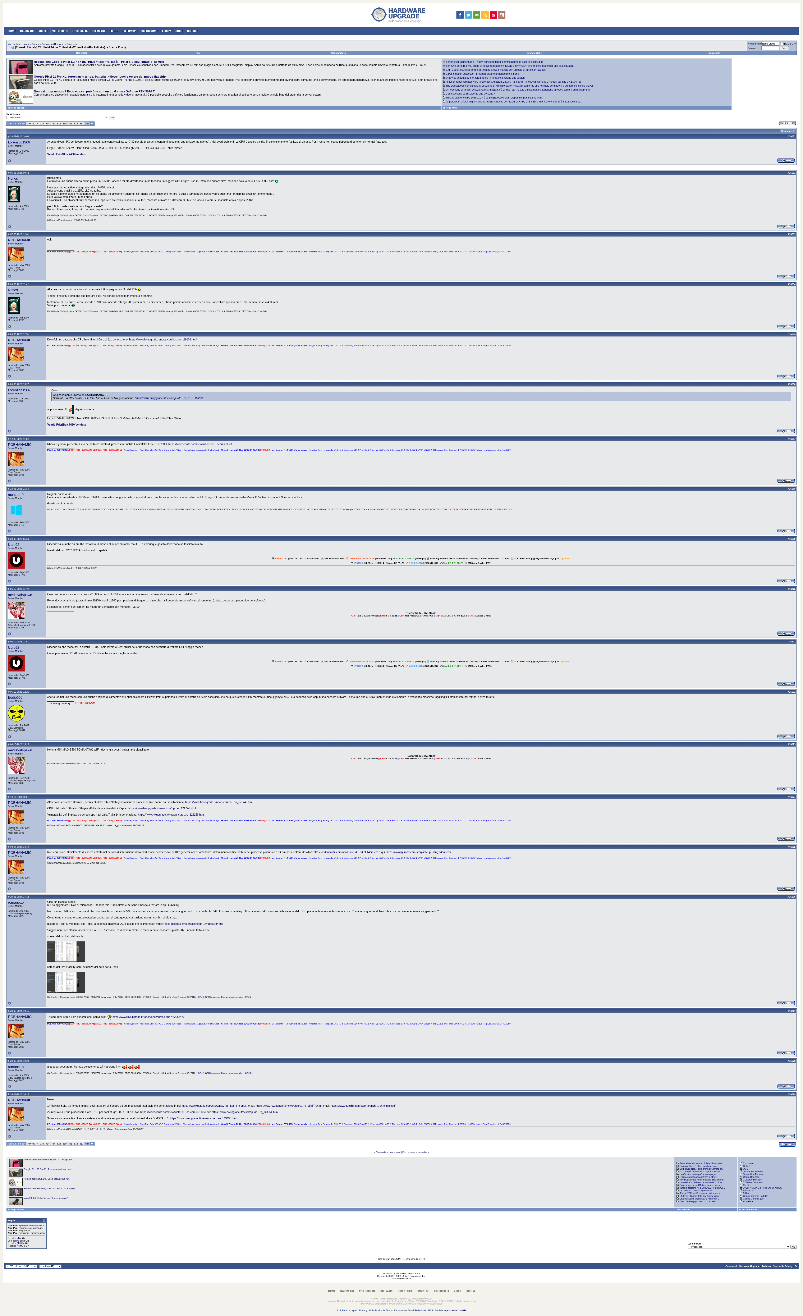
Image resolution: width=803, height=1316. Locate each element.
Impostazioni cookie (455, 1310)
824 (59, 123)
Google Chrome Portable (755, 1196)
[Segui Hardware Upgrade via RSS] (485, 15)
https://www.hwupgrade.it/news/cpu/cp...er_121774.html (162, 808)
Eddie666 (15, 697)
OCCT (746, 1169)
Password (753, 48)
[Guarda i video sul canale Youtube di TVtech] (493, 15)
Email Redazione (417, 1310)
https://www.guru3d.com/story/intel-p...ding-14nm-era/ (418, 852)
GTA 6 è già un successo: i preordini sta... (701, 1171)
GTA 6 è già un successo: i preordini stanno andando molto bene (482, 73)
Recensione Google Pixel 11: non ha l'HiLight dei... (49, 1159)
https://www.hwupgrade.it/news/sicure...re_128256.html (171, 814)
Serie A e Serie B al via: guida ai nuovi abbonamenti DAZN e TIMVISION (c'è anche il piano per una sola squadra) (510, 65)
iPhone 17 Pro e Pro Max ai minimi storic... (701, 1193)
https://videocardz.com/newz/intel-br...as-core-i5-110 (171, 1112)
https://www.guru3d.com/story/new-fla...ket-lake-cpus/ (214, 1105)
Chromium (748, 1163)
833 (81, 123)
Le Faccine (13, 1240)
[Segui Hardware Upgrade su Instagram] (501, 15)
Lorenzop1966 (19, 142)
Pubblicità (374, 1310)
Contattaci (731, 1266)
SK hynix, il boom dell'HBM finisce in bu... (700, 1196)
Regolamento (338, 53)
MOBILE (43, 31)
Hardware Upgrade (749, 1266)
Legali (353, 1310)
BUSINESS (423, 1291)
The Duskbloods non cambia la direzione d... (702, 1179)
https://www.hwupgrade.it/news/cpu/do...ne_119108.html (163, 339)
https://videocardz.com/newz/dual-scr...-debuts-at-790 (200, 444)
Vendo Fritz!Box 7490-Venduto (66, 154)
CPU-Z (248, 997)
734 (48, 123)
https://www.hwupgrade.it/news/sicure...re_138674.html (289, 1105)
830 (64, 123)
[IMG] (20, 1243)
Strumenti (786, 131)
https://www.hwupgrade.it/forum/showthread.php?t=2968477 (148, 1016)
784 (53, 123)
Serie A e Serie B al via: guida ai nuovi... (699, 1166)
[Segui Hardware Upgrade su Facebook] (460, 15)
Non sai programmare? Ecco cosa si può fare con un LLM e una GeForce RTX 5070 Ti (95, 91)
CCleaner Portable (752, 1179)
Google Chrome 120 (753, 1198)
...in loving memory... (60, 703)
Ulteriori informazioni (465, 1301)
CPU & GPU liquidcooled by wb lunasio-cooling (220, 997)
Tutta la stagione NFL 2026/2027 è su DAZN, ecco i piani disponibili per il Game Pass (494, 97)
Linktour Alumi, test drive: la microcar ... (699, 1198)
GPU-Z (746, 1166)
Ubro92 (13, 544)
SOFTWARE (98, 31)
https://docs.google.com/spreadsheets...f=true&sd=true (189, 923)
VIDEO (457, 1291)
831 (70, 123)
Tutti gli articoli (16, 107)
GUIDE (179, 31)
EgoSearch (714, 53)
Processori (72, 44)
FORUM (166, 31)
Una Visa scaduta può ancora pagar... (699, 1174)
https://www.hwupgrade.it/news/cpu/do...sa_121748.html (219, 802)
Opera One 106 (751, 1177)
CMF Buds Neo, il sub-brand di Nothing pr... (702, 1169)
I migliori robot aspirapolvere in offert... (699, 1177)
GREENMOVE (129, 31)
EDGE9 (114, 31)
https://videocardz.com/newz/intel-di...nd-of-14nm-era (346, 852)
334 (42, 123)
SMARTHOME (149, 31)
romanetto (16, 902)
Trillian (746, 1193)
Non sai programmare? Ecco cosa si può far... (47, 1179)
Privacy (363, 1310)
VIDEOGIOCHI (60, 31)
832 (76, 123)
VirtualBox (748, 1201)
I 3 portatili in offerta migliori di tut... (697, 1190)
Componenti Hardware (52, 44)
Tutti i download (748, 1209)
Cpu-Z (746, 1185)
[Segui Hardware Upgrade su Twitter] (468, 15)
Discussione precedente (388, 1152)
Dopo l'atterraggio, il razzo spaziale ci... (699, 1201)
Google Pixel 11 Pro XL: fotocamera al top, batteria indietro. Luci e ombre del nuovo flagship (100, 76)
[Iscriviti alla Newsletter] (476, 15)
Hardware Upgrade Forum (25, 44)
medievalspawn (20, 595)
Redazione (400, 1310)
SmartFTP (748, 1190)
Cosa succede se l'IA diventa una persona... (702, 1185)
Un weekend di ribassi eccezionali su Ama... (702, 1182)
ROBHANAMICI (20, 240)
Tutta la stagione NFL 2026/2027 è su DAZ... (702, 1188)
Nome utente (754, 43)
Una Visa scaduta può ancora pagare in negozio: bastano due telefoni (485, 77)
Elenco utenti (534, 53)
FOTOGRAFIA (80, 31)
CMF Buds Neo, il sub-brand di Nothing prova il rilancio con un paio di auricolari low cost (496, 69)
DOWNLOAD (405, 1291)
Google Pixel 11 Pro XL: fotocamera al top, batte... (49, 1169)
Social (438, 1310)
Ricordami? (790, 44)
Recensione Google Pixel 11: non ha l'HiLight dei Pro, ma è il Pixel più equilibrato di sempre (99, 61)
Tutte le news (450, 107)
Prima (31, 123)
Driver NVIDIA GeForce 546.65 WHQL (762, 1188)
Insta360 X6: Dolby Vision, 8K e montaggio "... (47, 1198)
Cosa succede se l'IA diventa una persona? (470, 93)
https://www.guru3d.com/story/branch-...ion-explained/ (363, 1105)
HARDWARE (27, 31)
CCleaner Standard (752, 1182)
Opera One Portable (753, 1174)
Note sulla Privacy (783, 1266)
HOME (12, 31)
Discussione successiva (414, 1152)
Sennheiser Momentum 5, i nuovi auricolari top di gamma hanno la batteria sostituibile (494, 61)
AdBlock (387, 1310)
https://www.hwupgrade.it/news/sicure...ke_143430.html (203, 1118)
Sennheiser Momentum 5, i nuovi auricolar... (702, 1163)
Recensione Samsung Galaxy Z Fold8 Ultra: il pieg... (50, 1188)
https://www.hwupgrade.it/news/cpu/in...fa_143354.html (245, 1112)
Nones (13, 178)
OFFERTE (192, 31)
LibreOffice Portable (753, 1171)
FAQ (198, 53)
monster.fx (16, 494)
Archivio (766, 1266)
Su (796, 1266)
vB (18, 1238)
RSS (430, 1310)
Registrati (81, 53)
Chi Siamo (342, 1310)
